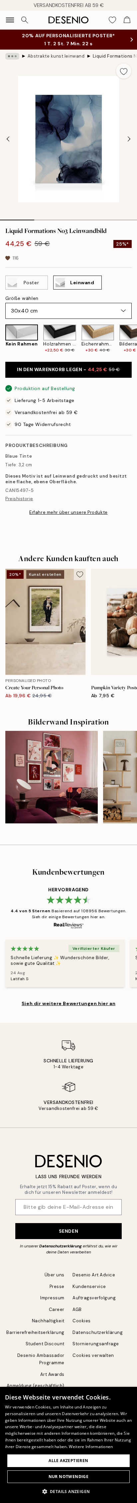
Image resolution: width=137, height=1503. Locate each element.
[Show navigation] (10, 20)
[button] (68, 1491)
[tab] (17, 217)
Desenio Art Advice (93, 1275)
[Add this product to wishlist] (124, 71)
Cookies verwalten (93, 1355)
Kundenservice (89, 1286)
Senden (68, 1231)
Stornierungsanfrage (95, 1344)
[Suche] (24, 20)
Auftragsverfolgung (94, 1298)
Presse (57, 1286)
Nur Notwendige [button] (69, 1476)
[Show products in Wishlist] (112, 20)
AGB (77, 1309)
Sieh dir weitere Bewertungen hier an (68, 1003)
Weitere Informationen (91, 1446)
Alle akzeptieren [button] (68, 1460)
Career (57, 1309)
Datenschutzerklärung (60, 1246)
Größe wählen (22, 298)
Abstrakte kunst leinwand (56, 56)
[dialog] (68, 1445)
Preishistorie (19, 499)
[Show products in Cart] (127, 20)
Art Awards (52, 1374)
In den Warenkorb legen (68, 369)
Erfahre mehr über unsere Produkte (68, 512)
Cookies (81, 1321)
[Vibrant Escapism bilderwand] (51, 777)
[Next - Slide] (129, 139)
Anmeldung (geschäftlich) (36, 1386)
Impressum (52, 1298)
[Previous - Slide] (8, 139)
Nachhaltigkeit (48, 1321)
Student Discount (45, 1344)
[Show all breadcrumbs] (12, 56)
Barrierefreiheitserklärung (35, 1332)
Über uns (55, 1275)
